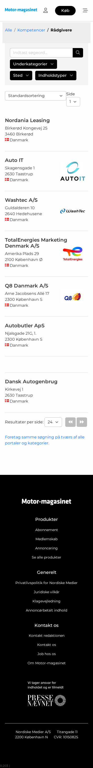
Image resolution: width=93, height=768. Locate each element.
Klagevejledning (46, 601)
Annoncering (46, 548)
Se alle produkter (46, 557)
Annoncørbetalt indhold (46, 610)
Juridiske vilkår (47, 592)
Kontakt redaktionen (46, 635)
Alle (8, 30)
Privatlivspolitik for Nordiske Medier (46, 583)
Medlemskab (46, 539)
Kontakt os (46, 644)
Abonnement (46, 530)
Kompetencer (31, 30)
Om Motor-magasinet (47, 663)
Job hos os (46, 654)
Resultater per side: (24, 422)
